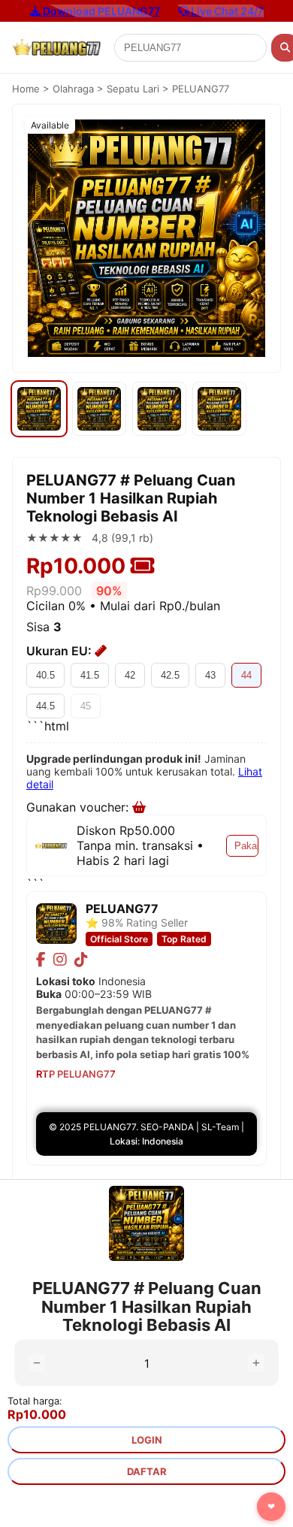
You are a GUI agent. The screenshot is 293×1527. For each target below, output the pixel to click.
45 (85, 706)
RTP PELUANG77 (76, 1074)
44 (246, 675)
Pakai (246, 845)
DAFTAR (147, 1471)
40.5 (45, 675)
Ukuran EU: (60, 650)
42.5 (170, 675)
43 (210, 675)
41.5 (89, 675)
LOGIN (146, 1440)
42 (130, 675)
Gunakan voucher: (79, 807)
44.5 (45, 706)
